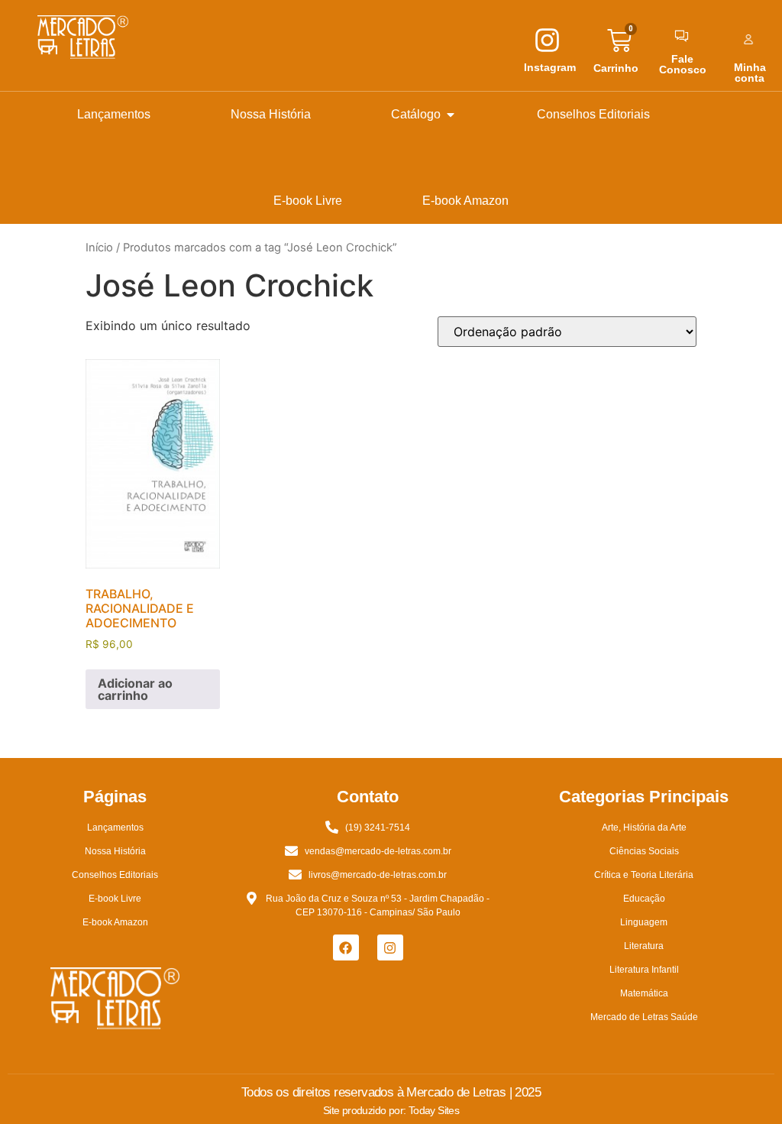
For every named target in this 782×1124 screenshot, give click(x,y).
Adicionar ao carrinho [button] (135, 689)
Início (99, 247)
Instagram (550, 67)
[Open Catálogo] (450, 114)
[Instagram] (390, 947)
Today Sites (434, 1110)
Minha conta (750, 72)
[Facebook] (346, 947)
